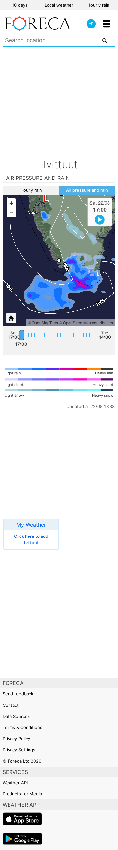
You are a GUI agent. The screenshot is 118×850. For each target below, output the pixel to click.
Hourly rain (98, 5)
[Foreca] (37, 29)
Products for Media (22, 793)
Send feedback (18, 693)
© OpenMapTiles (43, 322)
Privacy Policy (16, 738)
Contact (11, 705)
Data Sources (16, 716)
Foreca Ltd (19, 761)
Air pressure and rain (87, 190)
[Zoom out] (11, 212)
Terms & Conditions (22, 727)
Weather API (15, 782)
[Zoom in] (11, 203)
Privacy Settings (19, 749)
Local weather (59, 5)
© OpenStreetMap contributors (86, 322)
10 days (20, 5)
